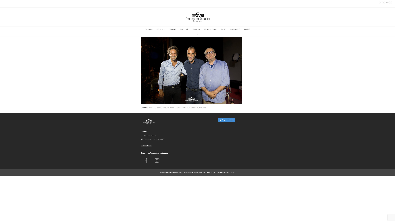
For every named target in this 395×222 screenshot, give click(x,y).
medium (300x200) (183, 108)
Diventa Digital (230, 172)
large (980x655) (168, 108)
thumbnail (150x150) (198, 108)
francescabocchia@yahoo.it (154, 139)
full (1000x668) (155, 108)
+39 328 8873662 (150, 136)
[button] (197, 34)
